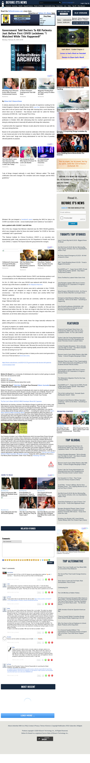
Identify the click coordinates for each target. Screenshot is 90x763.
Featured (8, 6)
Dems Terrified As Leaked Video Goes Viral (71, 277)
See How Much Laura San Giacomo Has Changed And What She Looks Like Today (10, 161)
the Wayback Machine (35, 284)
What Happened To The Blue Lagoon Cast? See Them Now (81, 429)
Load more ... (28, 715)
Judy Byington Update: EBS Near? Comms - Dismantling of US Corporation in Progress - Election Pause (72, 284)
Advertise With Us (18, 726)
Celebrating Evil (63, 587)
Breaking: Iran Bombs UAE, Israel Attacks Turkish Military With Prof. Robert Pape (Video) (72, 519)
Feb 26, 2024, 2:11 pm (12, 675)
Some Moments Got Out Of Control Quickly (9, 512)
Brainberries (5, 166)
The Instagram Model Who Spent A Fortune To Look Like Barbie (28, 160)
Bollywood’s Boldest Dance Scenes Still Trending (70, 88)
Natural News (17, 101)
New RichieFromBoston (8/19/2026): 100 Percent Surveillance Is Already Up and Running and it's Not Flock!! (70, 308)
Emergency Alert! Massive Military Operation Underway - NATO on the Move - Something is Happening (72, 299)
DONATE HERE (64, 13)
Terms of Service (45, 726)
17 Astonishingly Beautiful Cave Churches (43, 160)
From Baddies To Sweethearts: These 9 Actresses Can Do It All (27, 494)
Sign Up (87, 3)
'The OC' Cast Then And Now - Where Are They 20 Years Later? (27, 513)
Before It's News (16, 2)
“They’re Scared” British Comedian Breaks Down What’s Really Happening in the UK (71, 617)
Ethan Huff (8, 101)
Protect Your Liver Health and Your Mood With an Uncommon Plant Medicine (72, 568)
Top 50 (74, 6)
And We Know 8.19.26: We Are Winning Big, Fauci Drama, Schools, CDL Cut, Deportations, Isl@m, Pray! (72, 248)
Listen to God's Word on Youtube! (73, 53)
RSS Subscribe (71, 726)
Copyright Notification (58, 726)
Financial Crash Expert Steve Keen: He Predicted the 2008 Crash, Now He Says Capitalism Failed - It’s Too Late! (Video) (70, 331)
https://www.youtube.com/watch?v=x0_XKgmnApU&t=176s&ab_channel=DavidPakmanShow (29, 599)
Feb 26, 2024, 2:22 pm (17, 659)
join (10, 379)
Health (20, 6)
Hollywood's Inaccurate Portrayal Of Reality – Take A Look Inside (10, 263)
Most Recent (81, 6)
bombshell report (26, 219)
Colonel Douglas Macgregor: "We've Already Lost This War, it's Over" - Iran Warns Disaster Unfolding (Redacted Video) (72, 347)
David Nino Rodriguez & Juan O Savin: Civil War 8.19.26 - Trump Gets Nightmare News (71, 502)
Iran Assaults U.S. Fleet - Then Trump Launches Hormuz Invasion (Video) (69, 478)
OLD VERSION (81, 13)
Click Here (17, 385)
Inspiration (59, 6)
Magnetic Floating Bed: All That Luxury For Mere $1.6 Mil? (72, 110)
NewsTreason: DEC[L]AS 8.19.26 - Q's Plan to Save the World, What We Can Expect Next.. (72, 292)
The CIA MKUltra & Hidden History (68, 593)
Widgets (79, 726)
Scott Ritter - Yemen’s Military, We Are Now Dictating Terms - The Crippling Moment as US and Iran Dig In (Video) (72, 486)
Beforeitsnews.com (15, 11)
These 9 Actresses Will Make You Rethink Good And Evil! (9, 494)
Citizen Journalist (43, 385)
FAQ (26, 726)
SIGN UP (64, 208)
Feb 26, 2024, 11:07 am (13, 592)
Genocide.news (25, 355)
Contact (31, 726)
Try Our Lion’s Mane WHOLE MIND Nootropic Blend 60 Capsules (21, 401)
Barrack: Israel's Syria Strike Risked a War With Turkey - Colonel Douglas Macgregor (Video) (72, 355)
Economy (14, 6)
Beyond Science (28, 6)
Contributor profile (17, 22)
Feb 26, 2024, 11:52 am (13, 604)
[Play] (73, 37)
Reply (39, 579)
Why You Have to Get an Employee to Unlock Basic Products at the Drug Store (72, 624)
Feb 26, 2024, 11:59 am (13, 632)
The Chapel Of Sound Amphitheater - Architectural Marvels (44, 494)
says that (36, 107)
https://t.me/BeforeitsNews (66, 186)
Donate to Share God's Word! (73, 57)
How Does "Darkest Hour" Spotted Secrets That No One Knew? (45, 263)
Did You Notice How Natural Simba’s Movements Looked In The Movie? (27, 264)
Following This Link (39, 455)
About (10, 726)
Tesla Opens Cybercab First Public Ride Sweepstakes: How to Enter (70, 581)
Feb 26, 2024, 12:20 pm (13, 642)
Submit (73, 223)
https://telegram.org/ (81, 180)
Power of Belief (38, 6)
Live (65, 6)
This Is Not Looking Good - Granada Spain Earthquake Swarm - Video (71, 394)
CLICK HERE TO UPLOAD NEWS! (80, 23)
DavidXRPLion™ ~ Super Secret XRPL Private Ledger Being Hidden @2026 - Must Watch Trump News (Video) (72, 270)
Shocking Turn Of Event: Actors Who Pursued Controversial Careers (64, 430)
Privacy (37, 726)
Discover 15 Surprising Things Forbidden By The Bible (72, 132)
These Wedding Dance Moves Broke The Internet (70, 154)
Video (69, 6)
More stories (26, 22)
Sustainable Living (50, 6)
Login (82, 3)
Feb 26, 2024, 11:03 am (13, 579)
